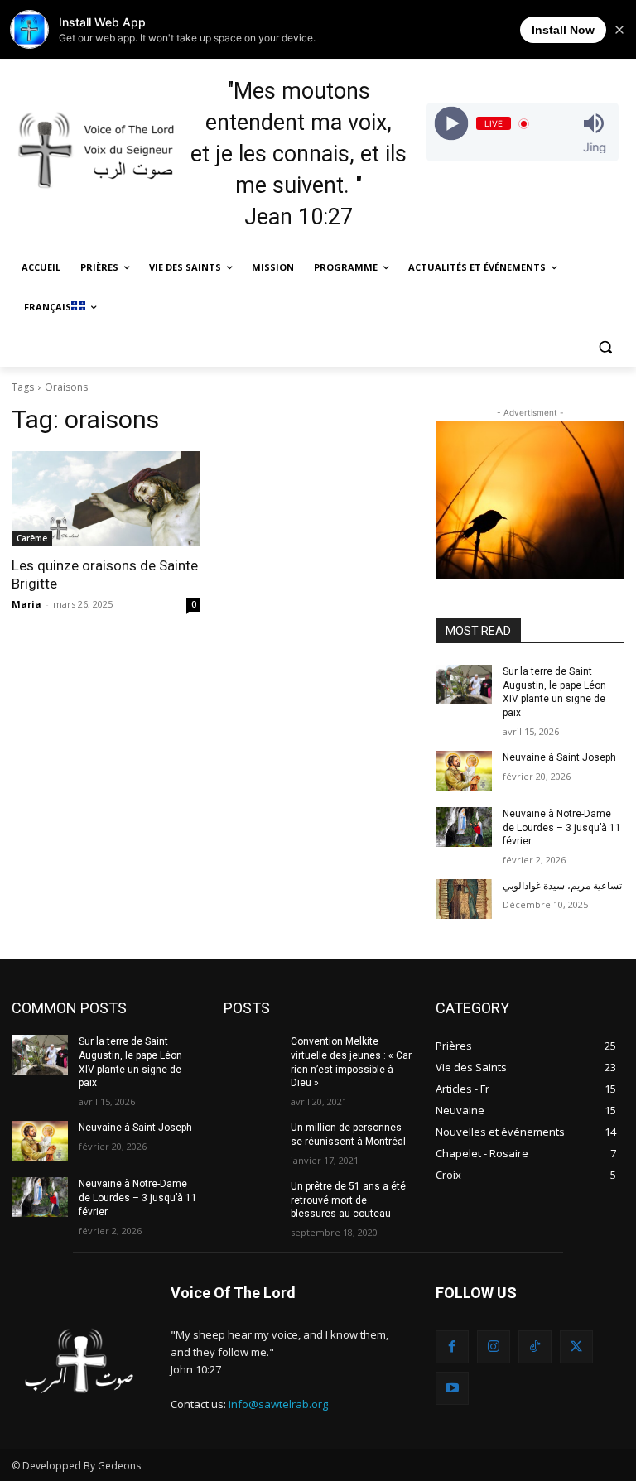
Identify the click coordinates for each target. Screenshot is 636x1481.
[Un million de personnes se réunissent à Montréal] (252, 1141)
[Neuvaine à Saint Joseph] (464, 771)
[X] (576, 1346)
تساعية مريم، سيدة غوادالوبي (562, 886)
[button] (604, 347)
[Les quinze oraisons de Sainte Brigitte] (106, 498)
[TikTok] (535, 1346)
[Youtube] (452, 1388)
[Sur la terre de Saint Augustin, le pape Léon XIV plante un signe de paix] (464, 684)
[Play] (451, 124)
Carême (32, 538)
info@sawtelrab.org (278, 1404)
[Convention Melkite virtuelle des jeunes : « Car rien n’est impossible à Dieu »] (252, 1055)
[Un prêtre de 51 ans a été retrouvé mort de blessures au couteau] (252, 1199)
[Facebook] (452, 1346)
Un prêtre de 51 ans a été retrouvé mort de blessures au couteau (348, 1200)
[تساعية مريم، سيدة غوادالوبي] (464, 899)
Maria (26, 604)
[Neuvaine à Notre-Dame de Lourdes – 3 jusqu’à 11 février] (464, 827)
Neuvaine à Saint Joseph (559, 757)
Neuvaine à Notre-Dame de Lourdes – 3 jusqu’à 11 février (562, 828)
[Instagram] (493, 1346)
